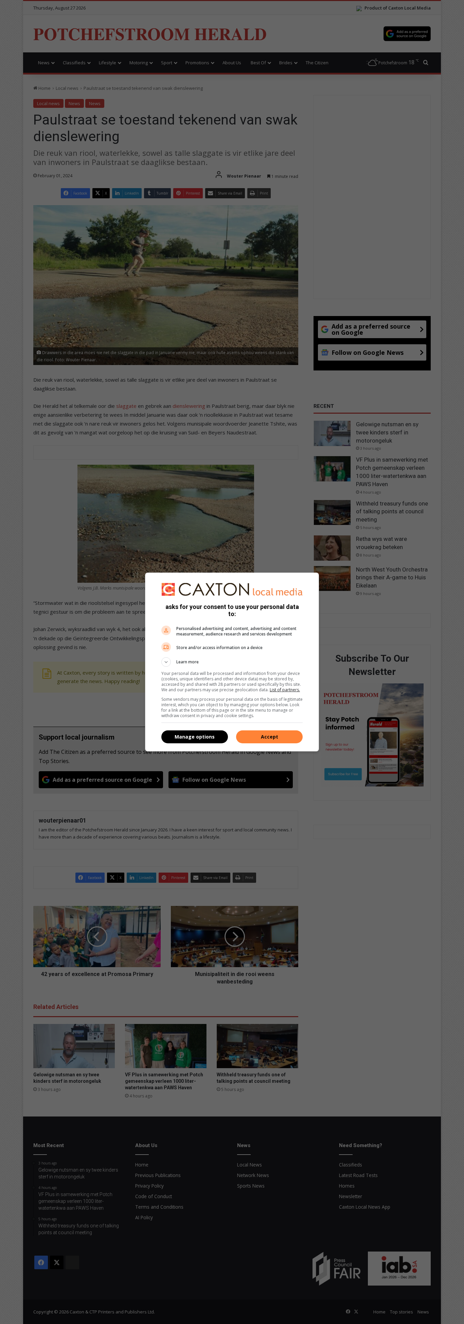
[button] (232, 662)
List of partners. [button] (285, 690)
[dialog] (232, 662)
